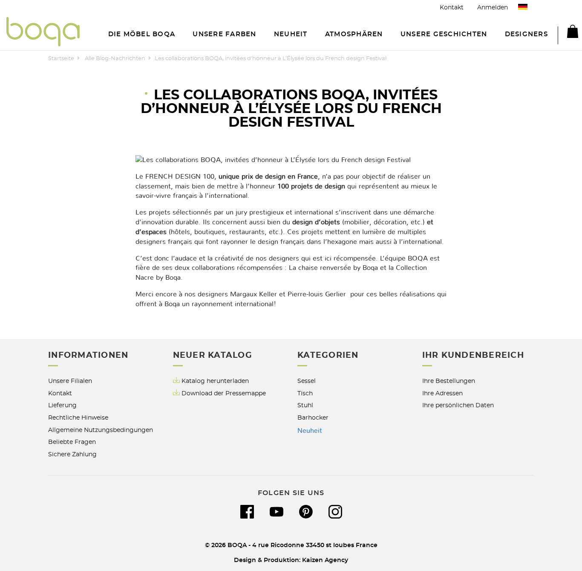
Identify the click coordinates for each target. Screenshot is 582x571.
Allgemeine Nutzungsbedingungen (100, 430)
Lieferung (62, 405)
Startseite (61, 58)
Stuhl (305, 405)
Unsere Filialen (70, 381)
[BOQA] (43, 33)
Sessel (306, 381)
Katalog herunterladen (215, 381)
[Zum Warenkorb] (568, 33)
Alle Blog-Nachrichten (115, 58)
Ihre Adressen (442, 393)
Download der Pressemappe (224, 393)
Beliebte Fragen (72, 442)
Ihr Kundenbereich (473, 355)
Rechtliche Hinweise (78, 417)
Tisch (305, 393)
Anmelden (492, 7)
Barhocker (312, 417)
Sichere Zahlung (72, 454)
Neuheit (309, 430)
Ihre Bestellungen (448, 381)
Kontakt (452, 7)
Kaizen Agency (325, 560)
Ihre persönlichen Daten (458, 405)
